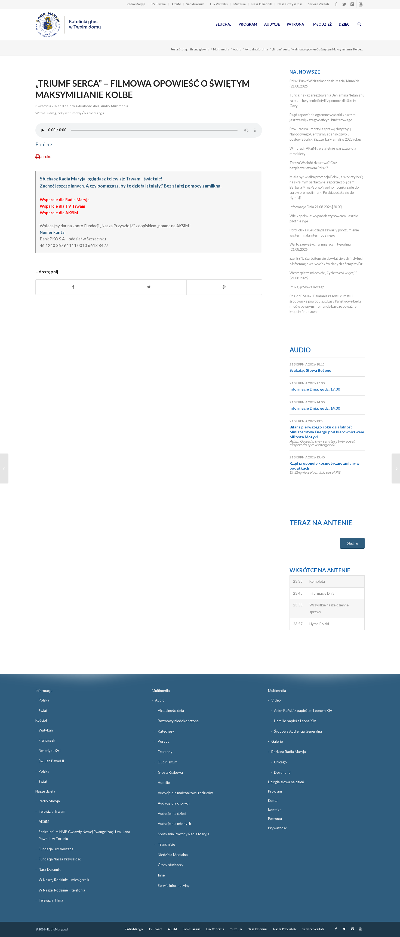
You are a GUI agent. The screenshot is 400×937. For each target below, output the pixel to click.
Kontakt (274, 810)
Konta (273, 800)
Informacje (43, 690)
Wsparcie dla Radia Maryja (65, 199)
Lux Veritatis (219, 4)
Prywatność (277, 828)
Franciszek (47, 740)
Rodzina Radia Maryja (288, 751)
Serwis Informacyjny (174, 885)
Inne (161, 875)
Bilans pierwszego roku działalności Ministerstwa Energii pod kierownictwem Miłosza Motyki (327, 432)
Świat (43, 710)
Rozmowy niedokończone (178, 721)
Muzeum (239, 4)
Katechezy (166, 731)
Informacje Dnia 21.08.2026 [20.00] (316, 207)
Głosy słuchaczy (170, 865)
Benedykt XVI (49, 750)
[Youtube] (360, 4)
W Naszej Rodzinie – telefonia (62, 890)
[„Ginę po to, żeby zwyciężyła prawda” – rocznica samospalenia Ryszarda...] (4, 468)
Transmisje (166, 844)
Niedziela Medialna (173, 855)
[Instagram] (352, 4)
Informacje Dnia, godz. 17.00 (315, 389)
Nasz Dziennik (261, 4)
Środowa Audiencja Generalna (298, 731)
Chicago (280, 762)
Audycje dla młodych (174, 823)
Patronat (275, 819)
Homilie (164, 782)
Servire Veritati (318, 4)
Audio (237, 49)
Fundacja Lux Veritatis (56, 849)
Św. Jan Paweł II (51, 761)
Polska (44, 700)
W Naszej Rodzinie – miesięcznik (64, 880)
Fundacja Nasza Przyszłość (60, 859)
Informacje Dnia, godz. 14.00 (315, 408)
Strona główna (199, 49)
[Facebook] (336, 4)
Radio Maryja (136, 4)
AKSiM (176, 4)
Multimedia (221, 49)
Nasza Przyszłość (290, 4)
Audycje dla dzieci (172, 813)
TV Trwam (158, 4)
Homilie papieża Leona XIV (295, 721)
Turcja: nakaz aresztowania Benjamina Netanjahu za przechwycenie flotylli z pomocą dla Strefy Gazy (327, 100)
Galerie (277, 741)
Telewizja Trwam (52, 811)
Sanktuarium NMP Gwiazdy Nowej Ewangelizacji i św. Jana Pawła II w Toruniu (84, 835)
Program (275, 791)
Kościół (41, 720)
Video (276, 700)
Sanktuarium (195, 4)
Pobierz (44, 144)
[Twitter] (344, 4)
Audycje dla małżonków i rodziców (185, 793)
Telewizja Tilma (51, 900)
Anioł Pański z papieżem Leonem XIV (303, 710)
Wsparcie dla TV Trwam (62, 206)
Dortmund (282, 772)
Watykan (46, 730)
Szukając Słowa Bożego (307, 287)
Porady (164, 741)
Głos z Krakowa (170, 772)
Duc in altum (167, 762)
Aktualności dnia (256, 49)
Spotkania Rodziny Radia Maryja (183, 834)
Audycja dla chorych (174, 803)
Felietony (165, 751)
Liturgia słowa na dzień (286, 782)
